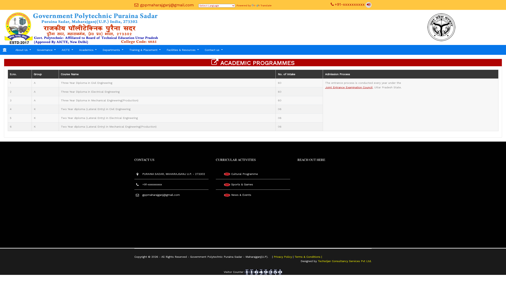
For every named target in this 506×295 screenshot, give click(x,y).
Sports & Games (242, 184)
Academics (86, 49)
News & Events (241, 194)
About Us (22, 49)
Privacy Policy (283, 256)
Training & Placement (144, 49)
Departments (112, 49)
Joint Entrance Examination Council (349, 87)
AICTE (66, 49)
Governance (45, 49)
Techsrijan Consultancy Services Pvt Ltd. (345, 261)
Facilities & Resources (181, 49)
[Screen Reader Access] (369, 5)
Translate (266, 5)
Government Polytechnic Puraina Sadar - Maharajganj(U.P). (229, 256)
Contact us (212, 49)
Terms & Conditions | (308, 256)
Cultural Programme (244, 174)
